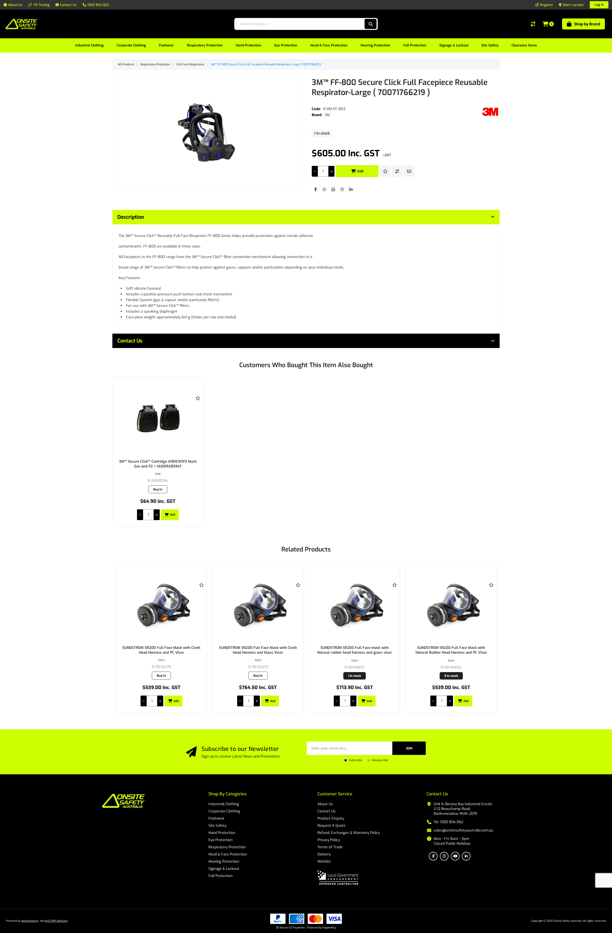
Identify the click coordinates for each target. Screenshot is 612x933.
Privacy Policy (328, 839)
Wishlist (324, 861)
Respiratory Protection (227, 847)
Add (360, 171)
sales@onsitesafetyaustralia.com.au (463, 830)
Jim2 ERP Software (56, 921)
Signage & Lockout (223, 868)
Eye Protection (220, 839)
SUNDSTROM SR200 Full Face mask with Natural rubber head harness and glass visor (258, 650)
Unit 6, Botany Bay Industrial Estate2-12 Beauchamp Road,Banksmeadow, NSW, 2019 (463, 809)
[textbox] (299, 24)
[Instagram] (342, 189)
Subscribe (355, 760)
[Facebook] (315, 189)
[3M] (490, 111)
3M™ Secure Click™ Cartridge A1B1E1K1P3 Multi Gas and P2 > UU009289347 (158, 464)
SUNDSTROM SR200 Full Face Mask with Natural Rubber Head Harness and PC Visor (354, 650)
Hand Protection (221, 832)
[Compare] (533, 24)
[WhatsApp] (324, 189)
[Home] (123, 801)
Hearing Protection (223, 861)
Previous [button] (121, 544)
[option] (161, 638)
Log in (599, 4)
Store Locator (573, 5)
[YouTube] (455, 856)
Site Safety (217, 825)
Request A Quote (331, 825)
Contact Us (326, 811)
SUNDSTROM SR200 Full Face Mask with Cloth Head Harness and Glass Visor (161, 650)
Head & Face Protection (227, 854)
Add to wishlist (385, 171)
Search (371, 24)
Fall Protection (220, 875)
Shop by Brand (587, 24)
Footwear (216, 818)
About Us (325, 804)
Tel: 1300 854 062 (448, 822)
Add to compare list (397, 171)
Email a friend (409, 171)
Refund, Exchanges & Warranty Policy (348, 832)
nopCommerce (29, 921)
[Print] (333, 189)
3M (327, 114)
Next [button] (491, 544)
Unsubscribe (380, 760)
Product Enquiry (330, 818)
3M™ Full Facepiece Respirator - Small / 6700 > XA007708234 (451, 650)
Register (546, 5)
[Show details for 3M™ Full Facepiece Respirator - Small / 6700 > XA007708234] (451, 604)
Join (409, 748)
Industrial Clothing (223, 804)
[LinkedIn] (351, 189)
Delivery (324, 854)
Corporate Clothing (224, 811)
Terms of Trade (330, 847)
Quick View (198, 405)
